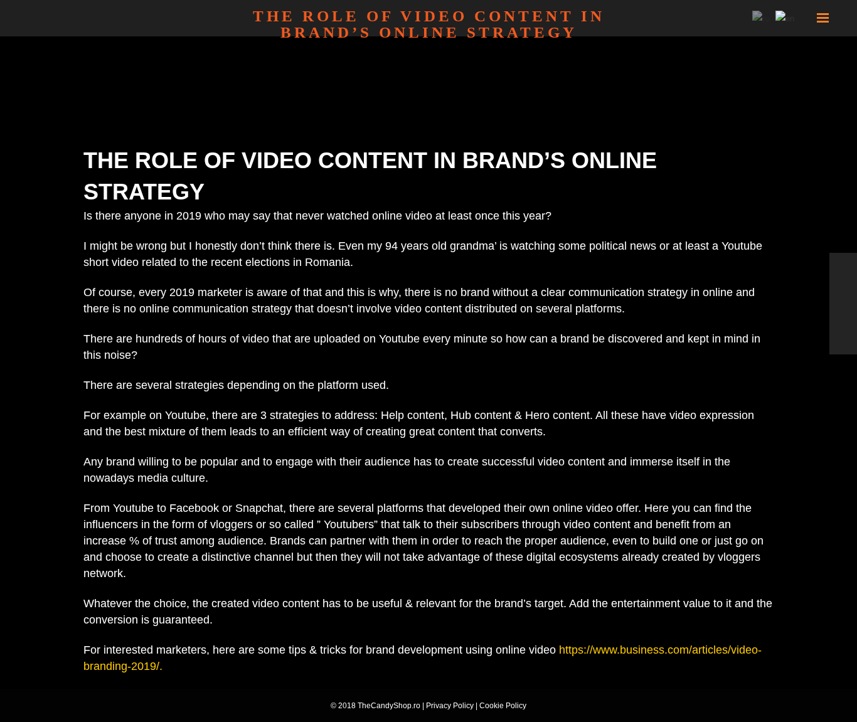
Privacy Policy (450, 705)
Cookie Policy (502, 705)
